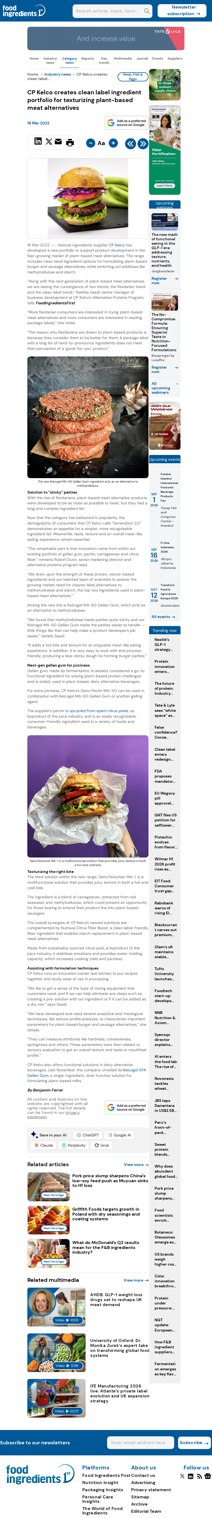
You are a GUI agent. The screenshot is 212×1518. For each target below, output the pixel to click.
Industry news (50, 60)
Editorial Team (146, 1511)
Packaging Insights (102, 1489)
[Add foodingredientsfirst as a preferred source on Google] (127, 123)
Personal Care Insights (97, 1499)
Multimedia (123, 58)
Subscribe (191, 1442)
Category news (69, 60)
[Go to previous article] (130, 145)
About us (144, 1468)
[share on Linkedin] (38, 142)
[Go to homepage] (40, 1482)
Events (157, 58)
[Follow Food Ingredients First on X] (182, 1478)
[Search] (147, 12)
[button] (87, 1135)
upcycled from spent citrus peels (98, 711)
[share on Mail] (59, 142)
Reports (87, 58)
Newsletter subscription (181, 10)
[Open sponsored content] (105, 48)
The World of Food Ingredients (102, 1511)
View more (134, 1164)
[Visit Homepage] (24, 20)
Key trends (104, 60)
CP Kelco (116, 245)
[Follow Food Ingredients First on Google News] (208, 1478)
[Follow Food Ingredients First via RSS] (199, 1478)
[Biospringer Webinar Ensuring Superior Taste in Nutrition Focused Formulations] (165, 448)
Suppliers (175, 58)
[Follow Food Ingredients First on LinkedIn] (190, 1478)
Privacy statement (151, 1489)
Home (34, 58)
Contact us (143, 1475)
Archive (139, 1504)
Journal (142, 58)
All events (161, 616)
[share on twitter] (49, 142)
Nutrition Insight (100, 1482)
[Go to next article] (143, 145)
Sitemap (140, 1497)
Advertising (143, 1482)
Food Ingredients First (106, 1475)
